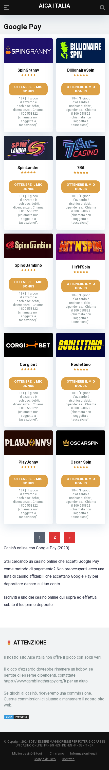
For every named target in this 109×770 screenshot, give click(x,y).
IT (86, 745)
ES (58, 745)
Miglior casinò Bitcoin (28, 753)
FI (75, 745)
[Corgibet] (28, 355)
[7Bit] (80, 158)
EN (70, 745)
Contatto (68, 759)
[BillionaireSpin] (80, 61)
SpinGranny (28, 70)
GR (91, 745)
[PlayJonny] (28, 453)
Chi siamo (57, 753)
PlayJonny (28, 462)
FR (46, 745)
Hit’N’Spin (81, 267)
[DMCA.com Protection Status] (16, 718)
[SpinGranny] (28, 61)
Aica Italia (54, 5)
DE (64, 745)
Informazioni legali (83, 753)
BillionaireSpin (80, 70)
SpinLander (28, 167)
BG (52, 745)
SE (80, 745)
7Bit (80, 167)
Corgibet (28, 364)
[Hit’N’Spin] (80, 258)
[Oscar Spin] (80, 453)
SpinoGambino (28, 265)
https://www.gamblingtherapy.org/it (35, 681)
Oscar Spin (80, 462)
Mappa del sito (45, 759)
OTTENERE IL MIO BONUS (28, 89)
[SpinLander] (28, 158)
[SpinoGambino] (28, 256)
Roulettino (81, 364)
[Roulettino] (80, 355)
